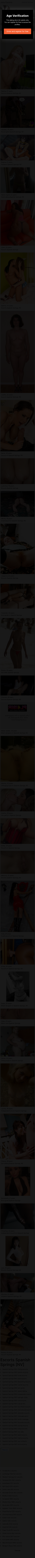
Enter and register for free (17, 31)
